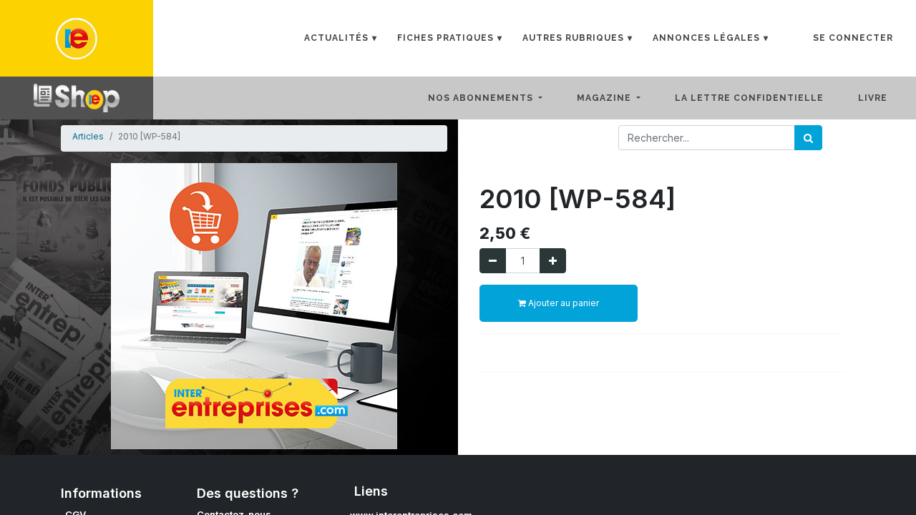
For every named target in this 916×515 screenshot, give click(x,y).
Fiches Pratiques (445, 38)
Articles (88, 136)
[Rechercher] (808, 137)
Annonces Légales (706, 38)
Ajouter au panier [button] (562, 303)
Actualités (336, 38)
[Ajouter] (553, 260)
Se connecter (853, 38)
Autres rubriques (573, 38)
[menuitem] (760, 98)
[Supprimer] (492, 260)
